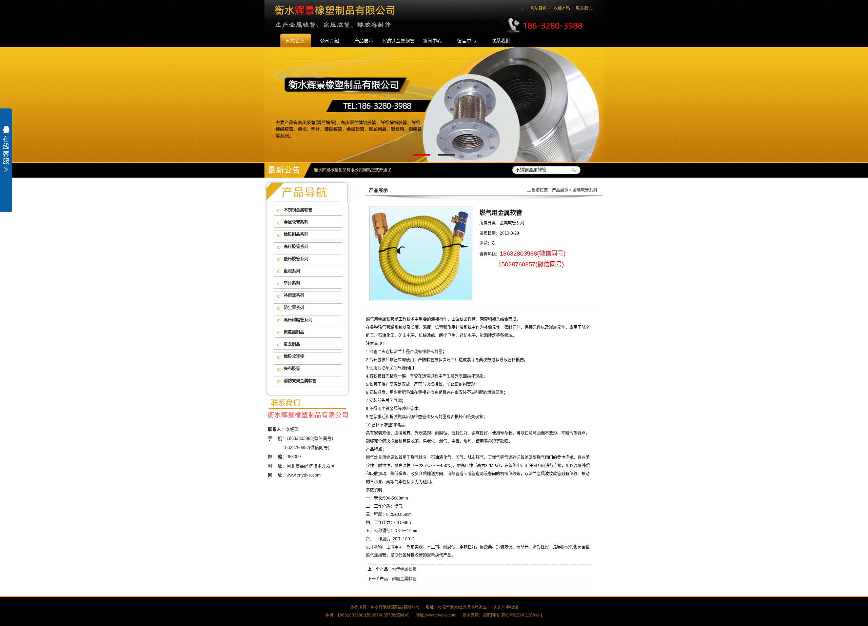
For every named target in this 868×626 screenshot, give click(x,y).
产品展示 (363, 40)
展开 (6, 153)
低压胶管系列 (296, 259)
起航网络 (491, 615)
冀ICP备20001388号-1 (522, 615)
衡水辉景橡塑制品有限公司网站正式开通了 (352, 170)
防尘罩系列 (294, 307)
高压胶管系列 (296, 246)
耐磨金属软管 (404, 579)
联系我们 (584, 8)
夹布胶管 (292, 368)
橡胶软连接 (294, 356)
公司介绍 (329, 40)
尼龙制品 (292, 344)
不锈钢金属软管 (398, 40)
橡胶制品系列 (296, 234)
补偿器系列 (294, 295)
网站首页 (538, 8)
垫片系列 (292, 283)
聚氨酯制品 (294, 332)
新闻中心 (432, 40)
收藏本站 (562, 8)
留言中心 (466, 40)
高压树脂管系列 (298, 320)
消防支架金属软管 (300, 381)
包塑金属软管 (404, 569)
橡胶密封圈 (432, 351)
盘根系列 (292, 271)
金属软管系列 (296, 222)
